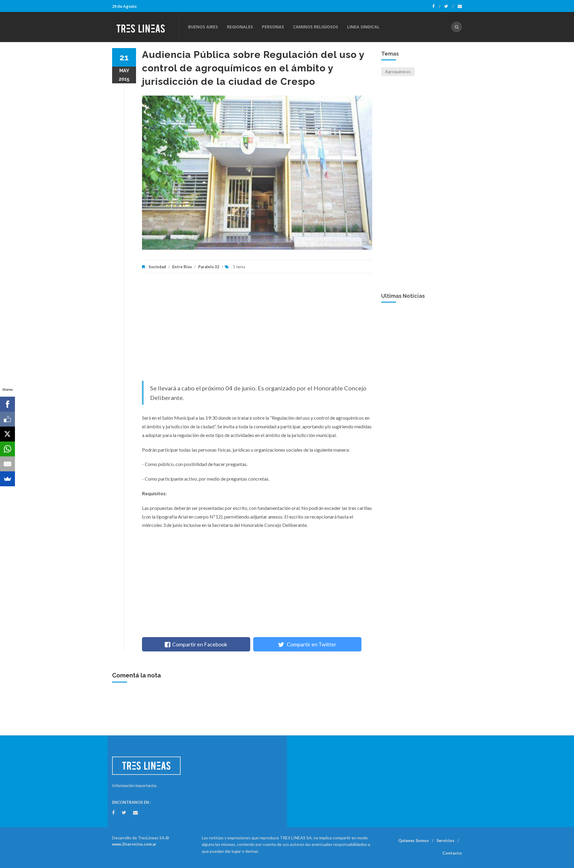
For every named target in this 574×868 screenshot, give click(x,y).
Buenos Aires (203, 27)
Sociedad (157, 266)
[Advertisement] (257, 330)
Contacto (452, 852)
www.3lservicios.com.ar (134, 844)
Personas (273, 27)
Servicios (445, 840)
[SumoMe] (7, 478)
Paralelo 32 (208, 266)
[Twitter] (449, 6)
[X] (7, 434)
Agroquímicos (398, 71)
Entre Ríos (182, 266)
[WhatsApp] (7, 448)
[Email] (7, 463)
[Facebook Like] (7, 419)
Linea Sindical (363, 27)
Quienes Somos (413, 840)
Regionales (240, 27)
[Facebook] (436, 6)
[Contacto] (460, 6)
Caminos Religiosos (315, 27)
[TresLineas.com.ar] (145, 27)
